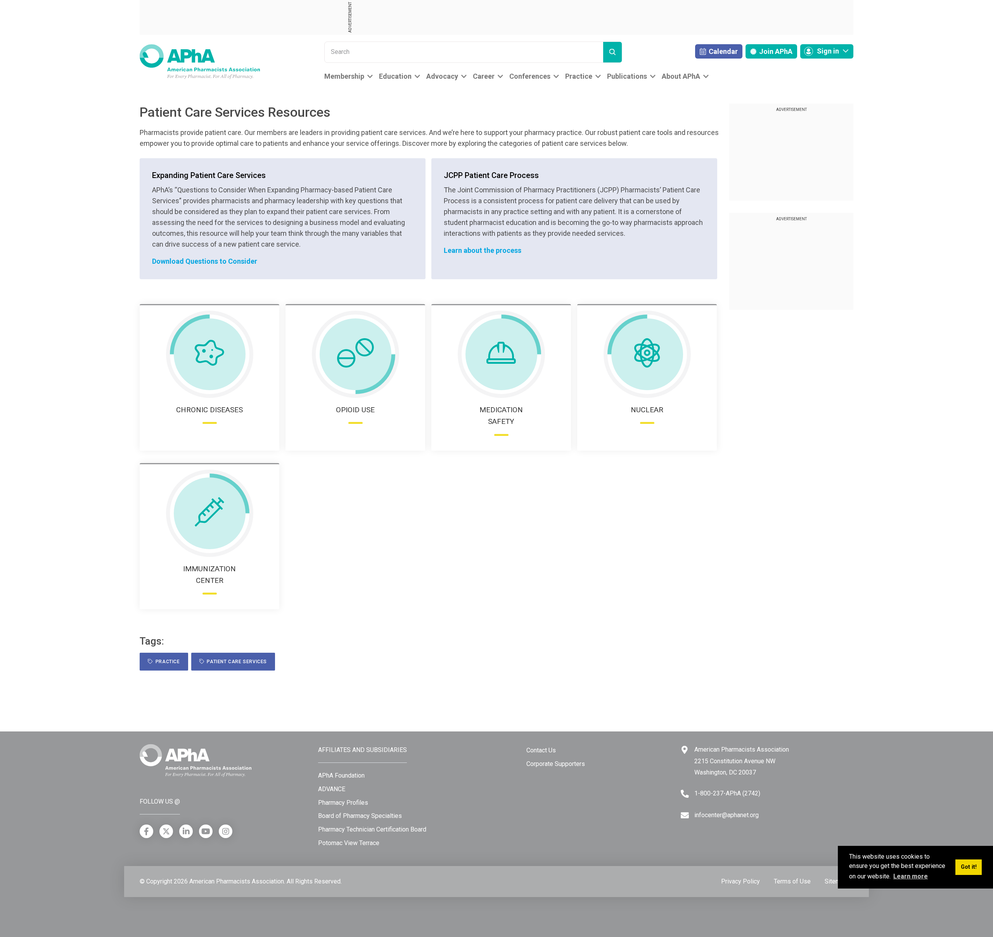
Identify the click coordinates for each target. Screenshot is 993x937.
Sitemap (836, 881)
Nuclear (647, 409)
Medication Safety (501, 415)
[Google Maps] (685, 750)
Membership (344, 76)
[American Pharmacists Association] (200, 61)
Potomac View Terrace (348, 843)
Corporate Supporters (555, 764)
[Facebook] (146, 831)
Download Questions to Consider (204, 261)
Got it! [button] (969, 867)
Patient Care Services (235, 661)
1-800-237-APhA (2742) (727, 793)
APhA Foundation (341, 775)
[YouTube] (206, 831)
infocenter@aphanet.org (726, 815)
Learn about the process (482, 250)
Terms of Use (792, 881)
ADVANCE (331, 789)
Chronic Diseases (209, 409)
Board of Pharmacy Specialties (360, 815)
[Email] (685, 815)
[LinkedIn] (186, 831)
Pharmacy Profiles (343, 802)
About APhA (681, 76)
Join (775, 51)
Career (484, 76)
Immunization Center (209, 574)
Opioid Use (355, 409)
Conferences (529, 76)
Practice (578, 76)
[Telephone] (685, 793)
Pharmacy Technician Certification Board (372, 829)
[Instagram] (225, 831)
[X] (166, 831)
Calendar (722, 51)
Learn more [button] (910, 876)
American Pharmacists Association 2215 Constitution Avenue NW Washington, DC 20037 (741, 761)
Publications (627, 76)
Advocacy (442, 76)
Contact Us (541, 750)
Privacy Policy (740, 881)
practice (166, 661)
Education (395, 76)
